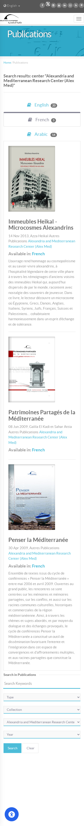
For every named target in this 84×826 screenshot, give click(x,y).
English (45, 105)
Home (7, 62)
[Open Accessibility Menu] (12, 814)
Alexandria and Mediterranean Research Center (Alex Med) (37, 437)
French (38, 253)
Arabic (44, 134)
